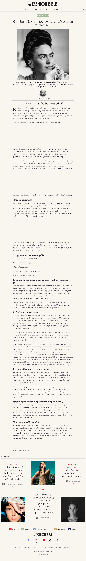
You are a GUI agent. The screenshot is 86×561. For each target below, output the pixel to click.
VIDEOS (65, 9)
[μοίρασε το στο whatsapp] (46, 103)
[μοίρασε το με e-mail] (61, 103)
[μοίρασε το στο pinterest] (57, 103)
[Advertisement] (43, 135)
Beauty (28, 529)
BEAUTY (30, 9)
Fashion (15, 529)
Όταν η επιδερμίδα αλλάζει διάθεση (47, 122)
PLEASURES (56, 9)
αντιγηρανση (43, 492)
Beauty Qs (43, 15)
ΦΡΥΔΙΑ (27, 450)
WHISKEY (46, 554)
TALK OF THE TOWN (42, 9)
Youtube (43, 542)
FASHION (21, 9)
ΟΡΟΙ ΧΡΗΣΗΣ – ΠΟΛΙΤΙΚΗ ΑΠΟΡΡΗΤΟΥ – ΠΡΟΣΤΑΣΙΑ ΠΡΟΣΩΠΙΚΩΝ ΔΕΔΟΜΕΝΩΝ (38, 547)
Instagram (36, 542)
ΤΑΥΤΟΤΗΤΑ (67, 547)
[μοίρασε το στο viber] (50, 103)
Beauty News (13, 464)
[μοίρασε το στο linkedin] (53, 103)
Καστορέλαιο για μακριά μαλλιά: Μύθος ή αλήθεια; (53, 195)
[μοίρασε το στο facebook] (38, 103)
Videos (74, 529)
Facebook (29, 542)
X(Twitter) (57, 542)
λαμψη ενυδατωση (73, 464)
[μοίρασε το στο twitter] (42, 103)
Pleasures (61, 529)
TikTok (50, 542)
